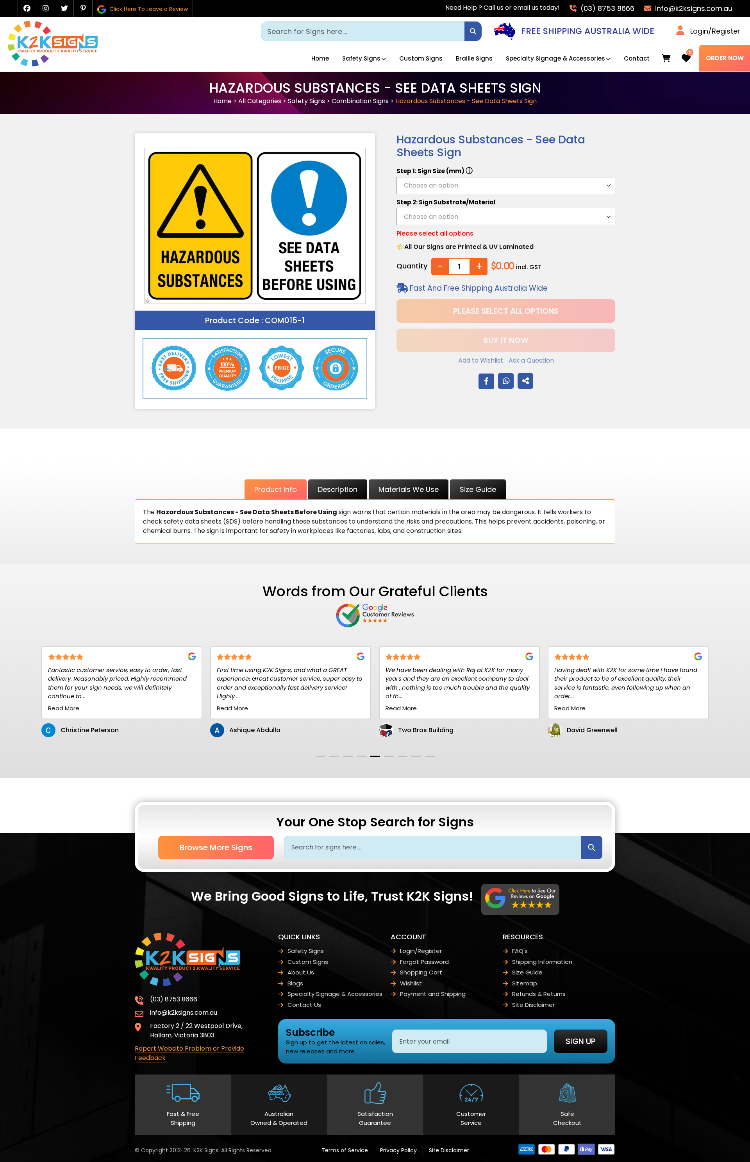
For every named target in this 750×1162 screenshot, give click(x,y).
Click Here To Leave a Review (148, 9)
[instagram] (46, 8)
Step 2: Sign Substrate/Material (446, 202)
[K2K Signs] (53, 64)
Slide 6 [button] (389, 756)
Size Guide (478, 489)
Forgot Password (424, 962)
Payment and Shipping (433, 994)
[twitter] (64, 8)
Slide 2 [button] (334, 756)
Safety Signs (361, 58)
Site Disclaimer (533, 1005)
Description (337, 489)
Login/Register (715, 31)
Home (320, 58)
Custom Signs (421, 58)
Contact (637, 58)
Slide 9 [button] (430, 756)
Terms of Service (344, 1150)
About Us (301, 972)
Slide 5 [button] (375, 756)
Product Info (275, 489)
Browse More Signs (216, 847)
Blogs (295, 983)
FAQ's (520, 951)
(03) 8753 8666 (606, 8)
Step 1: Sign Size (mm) (434, 170)
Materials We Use (409, 489)
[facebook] (26, 8)
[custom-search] (473, 31)
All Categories (259, 101)
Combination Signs (360, 101)
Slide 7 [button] (402, 756)
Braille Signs (474, 58)
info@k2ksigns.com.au (692, 8)
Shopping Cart (421, 972)
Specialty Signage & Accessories (555, 58)
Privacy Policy (398, 1150)
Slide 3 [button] (348, 756)
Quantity (411, 266)
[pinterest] (83, 8)
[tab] (320, 756)
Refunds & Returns (539, 994)
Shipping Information (542, 962)
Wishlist (411, 983)
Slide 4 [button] (361, 756)
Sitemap (524, 983)
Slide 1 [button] (320, 756)
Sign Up (581, 1041)
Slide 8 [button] (416, 756)
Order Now (725, 58)
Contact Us (304, 1005)
